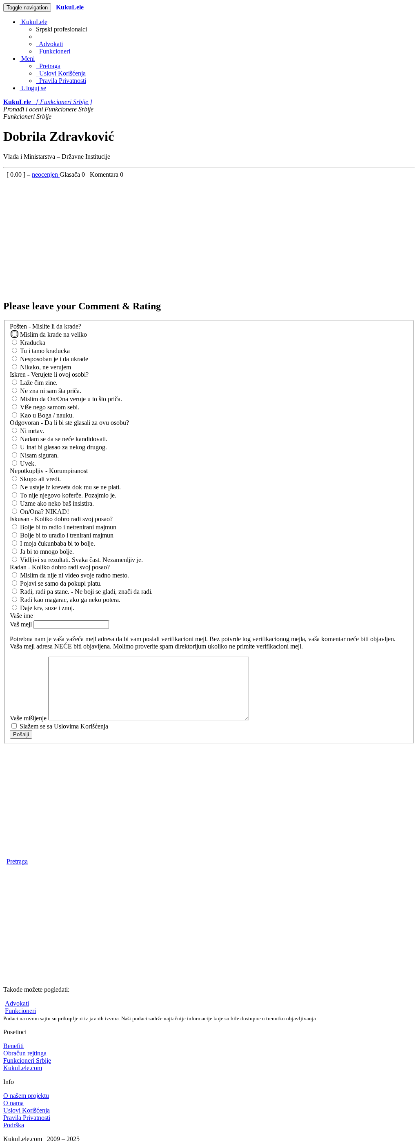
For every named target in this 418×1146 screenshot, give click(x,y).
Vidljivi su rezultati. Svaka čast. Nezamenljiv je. (80, 559)
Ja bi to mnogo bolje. (46, 551)
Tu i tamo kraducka (44, 350)
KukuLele (33, 21)
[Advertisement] (209, 235)
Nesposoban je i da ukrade (53, 358)
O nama (13, 1102)
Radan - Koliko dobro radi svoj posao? (60, 567)
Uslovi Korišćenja (61, 73)
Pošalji (21, 734)
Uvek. (27, 463)
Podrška (13, 1125)
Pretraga (48, 65)
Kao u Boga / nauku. (46, 415)
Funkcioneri (53, 51)
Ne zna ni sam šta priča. (49, 390)
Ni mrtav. (31, 430)
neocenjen (46, 174)
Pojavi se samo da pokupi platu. (60, 583)
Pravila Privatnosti (61, 80)
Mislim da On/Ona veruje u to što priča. (70, 398)
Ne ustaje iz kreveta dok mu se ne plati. (69, 487)
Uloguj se (33, 87)
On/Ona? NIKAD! (43, 511)
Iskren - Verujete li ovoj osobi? (49, 374)
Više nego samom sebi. (48, 407)
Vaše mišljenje (29, 718)
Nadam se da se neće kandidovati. (62, 438)
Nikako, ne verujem (44, 367)
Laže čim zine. (38, 382)
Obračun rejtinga (25, 1053)
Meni (27, 58)
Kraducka (31, 342)
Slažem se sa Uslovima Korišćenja (63, 726)
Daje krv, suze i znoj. (46, 607)
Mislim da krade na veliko (52, 334)
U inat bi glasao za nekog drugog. (62, 447)
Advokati (49, 43)
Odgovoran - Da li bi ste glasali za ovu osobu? (69, 422)
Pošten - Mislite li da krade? (45, 326)
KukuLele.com (22, 1067)
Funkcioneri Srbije (27, 1060)
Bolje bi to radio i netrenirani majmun (67, 527)
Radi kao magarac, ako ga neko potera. (69, 599)
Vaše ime (22, 615)
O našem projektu (26, 1095)
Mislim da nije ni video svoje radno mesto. (73, 575)
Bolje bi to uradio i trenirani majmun (65, 535)
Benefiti (13, 1045)
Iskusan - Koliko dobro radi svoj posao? (61, 518)
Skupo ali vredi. (39, 478)
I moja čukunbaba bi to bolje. (56, 543)
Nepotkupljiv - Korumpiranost (49, 470)
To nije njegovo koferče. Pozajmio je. (67, 495)
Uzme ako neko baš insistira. (56, 503)
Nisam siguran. (38, 455)
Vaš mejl (21, 624)
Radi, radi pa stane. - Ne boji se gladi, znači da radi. (85, 591)
